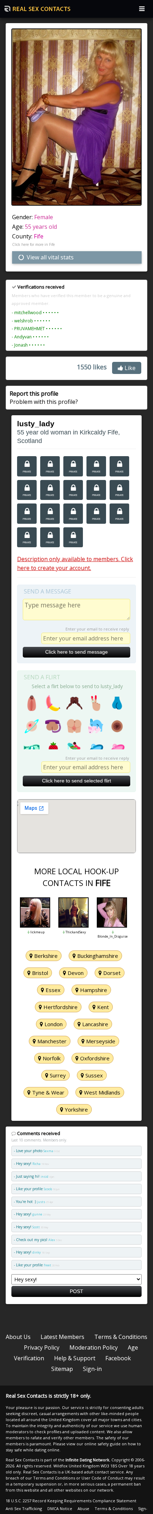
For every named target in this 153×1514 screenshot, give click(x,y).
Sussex (93, 1075)
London (53, 1024)
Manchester (51, 1041)
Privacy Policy (41, 1347)
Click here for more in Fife (33, 244)
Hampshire (93, 989)
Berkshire (45, 955)
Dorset (111, 972)
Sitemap (62, 1369)
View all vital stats (49, 257)
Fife (38, 236)
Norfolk (50, 1058)
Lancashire (94, 1024)
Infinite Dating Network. (87, 1459)
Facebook (118, 1358)
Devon (75, 972)
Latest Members (62, 1337)
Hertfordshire (60, 1007)
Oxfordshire (94, 1058)
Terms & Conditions (120, 1337)
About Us (18, 1337)
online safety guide (102, 1443)
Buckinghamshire (97, 955)
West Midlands (101, 1092)
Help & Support (74, 1358)
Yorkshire (75, 1109)
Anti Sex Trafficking (24, 1508)
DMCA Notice (59, 1508)
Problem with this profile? (44, 397)
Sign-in (92, 1369)
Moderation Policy (93, 1347)
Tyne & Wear (47, 1092)
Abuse (83, 1508)
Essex (52, 989)
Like (129, 368)
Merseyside (100, 1041)
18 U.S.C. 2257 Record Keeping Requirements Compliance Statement (71, 1500)
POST (76, 1291)
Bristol (39, 972)
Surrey (57, 1075)
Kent (102, 1007)
